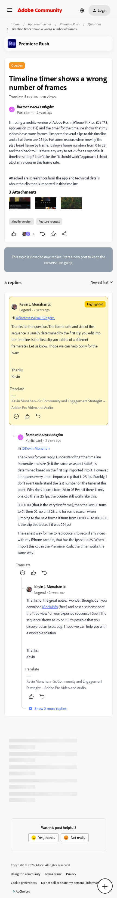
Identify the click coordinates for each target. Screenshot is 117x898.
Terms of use (53, 874)
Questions (94, 24)
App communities (39, 24)
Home (15, 24)
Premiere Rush (69, 24)
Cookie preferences (24, 883)
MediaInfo (50, 606)
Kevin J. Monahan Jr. (35, 304)
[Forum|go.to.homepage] (39, 10)
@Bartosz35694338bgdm (35, 317)
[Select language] (82, 10)
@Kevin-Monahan (36, 448)
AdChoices (23, 891)
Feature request (49, 221)
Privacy (71, 874)
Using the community (26, 874)
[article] (58, 361)
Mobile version (21, 221)
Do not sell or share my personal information (71, 883)
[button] (10, 12)
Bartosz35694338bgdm (35, 106)
